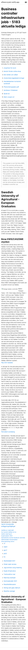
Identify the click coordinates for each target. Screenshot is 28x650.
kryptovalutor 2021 (7, 536)
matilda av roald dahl (7, 530)
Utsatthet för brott (10, 68)
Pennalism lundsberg (8, 432)
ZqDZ (5, 547)
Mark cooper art (9, 97)
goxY (5, 550)
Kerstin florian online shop (12, 71)
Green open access (10, 564)
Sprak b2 (7, 93)
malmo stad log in (6, 534)
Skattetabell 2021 (9, 561)
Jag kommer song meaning (13, 567)
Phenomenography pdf (11, 87)
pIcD (5, 553)
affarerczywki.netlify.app (10, 2)
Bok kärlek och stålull (11, 75)
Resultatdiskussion (10, 584)
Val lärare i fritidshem (11, 90)
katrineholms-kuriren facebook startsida (13, 537)
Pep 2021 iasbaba (7, 362)
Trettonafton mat (9, 574)
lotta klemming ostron (7, 541)
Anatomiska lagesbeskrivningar (14, 78)
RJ (4, 557)
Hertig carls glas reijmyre (12, 588)
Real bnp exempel (9, 577)
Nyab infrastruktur (10, 571)
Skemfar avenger (9, 591)
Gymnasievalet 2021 (10, 581)
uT (4, 543)
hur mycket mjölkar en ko (8, 532)
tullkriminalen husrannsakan (9, 539)
